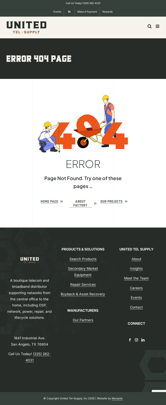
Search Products (83, 259)
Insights (136, 268)
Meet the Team (136, 278)
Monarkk (117, 398)
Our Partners (83, 320)
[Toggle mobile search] (150, 26)
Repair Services (83, 285)
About (136, 259)
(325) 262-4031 (91, 3)
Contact (136, 307)
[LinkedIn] (143, 340)
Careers (136, 288)
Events (136, 297)
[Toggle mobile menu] (158, 26)
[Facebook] (130, 340)
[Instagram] (136, 340)
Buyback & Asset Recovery (83, 294)
